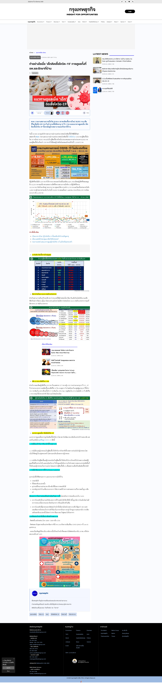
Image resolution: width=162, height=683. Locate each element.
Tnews (113, 636)
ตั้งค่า (8, 671)
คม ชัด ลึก (124, 630)
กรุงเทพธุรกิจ (104, 633)
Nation (113, 633)
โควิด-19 (41, 614)
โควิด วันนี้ (64, 614)
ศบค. (47, 614)
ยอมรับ (8, 668)
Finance (48, 22)
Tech (63, 22)
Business (56, 22)
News (115, 22)
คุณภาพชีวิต (33, 614)
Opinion (122, 22)
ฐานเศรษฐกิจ (125, 636)
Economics (40, 22)
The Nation (104, 630)
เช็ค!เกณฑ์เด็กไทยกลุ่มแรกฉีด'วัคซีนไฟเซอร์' (45, 239)
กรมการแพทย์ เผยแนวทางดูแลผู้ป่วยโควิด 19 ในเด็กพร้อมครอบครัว (52, 242)
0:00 (38, 113)
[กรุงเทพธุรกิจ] (31, 22)
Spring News (125, 633)
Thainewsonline (105, 636)
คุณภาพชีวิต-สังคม (41, 52)
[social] (122, 2)
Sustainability (71, 22)
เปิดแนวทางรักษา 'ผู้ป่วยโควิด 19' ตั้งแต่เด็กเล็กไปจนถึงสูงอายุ (50, 236)
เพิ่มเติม (4, 664)
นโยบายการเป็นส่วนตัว (80, 647)
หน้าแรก (31, 52)
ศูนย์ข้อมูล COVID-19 (44, 440)
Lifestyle (109, 22)
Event (129, 22)
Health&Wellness (93, 22)
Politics (103, 22)
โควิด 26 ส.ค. (72, 614)
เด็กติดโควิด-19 (55, 614)
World (84, 22)
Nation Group (115, 630)
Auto (79, 22)
